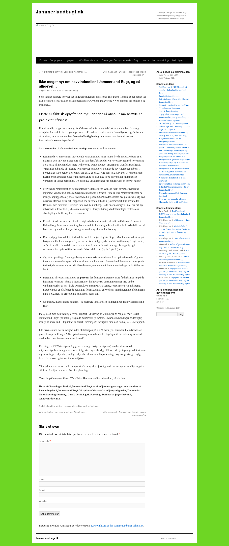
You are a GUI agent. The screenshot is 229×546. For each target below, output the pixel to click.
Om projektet (56, 60)
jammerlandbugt (71, 90)
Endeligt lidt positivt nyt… (169, 96)
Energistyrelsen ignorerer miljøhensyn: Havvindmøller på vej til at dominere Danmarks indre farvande (174, 162)
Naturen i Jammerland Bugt (155, 60)
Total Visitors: (165, 77)
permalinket (93, 406)
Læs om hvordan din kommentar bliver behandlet (117, 525)
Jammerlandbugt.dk (59, 11)
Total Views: (164, 74)
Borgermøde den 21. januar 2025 (172, 156)
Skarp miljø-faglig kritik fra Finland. (173, 201)
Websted (43, 500)
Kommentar (45, 440)
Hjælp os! (70, 60)
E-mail (42, 490)
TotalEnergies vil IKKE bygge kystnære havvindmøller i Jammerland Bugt (173, 90)
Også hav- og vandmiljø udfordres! (173, 198)
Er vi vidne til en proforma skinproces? (174, 183)
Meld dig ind (178, 60)
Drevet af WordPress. (168, 538)
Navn (42, 479)
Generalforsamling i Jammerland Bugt (174, 105)
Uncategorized (70, 406)
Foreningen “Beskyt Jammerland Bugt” (120, 60)
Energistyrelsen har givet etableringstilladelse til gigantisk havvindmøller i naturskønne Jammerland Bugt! (174, 171)
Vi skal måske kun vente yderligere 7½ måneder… (63, 71)
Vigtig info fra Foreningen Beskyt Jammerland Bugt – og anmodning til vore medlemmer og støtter (173, 117)
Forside (43, 60)
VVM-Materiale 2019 (88, 60)
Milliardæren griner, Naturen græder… (174, 123)
